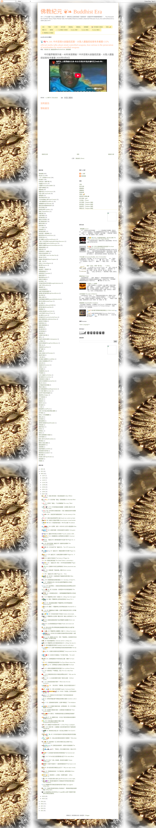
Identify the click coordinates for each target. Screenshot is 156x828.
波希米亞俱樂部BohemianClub (47, 381)
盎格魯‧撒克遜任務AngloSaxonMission (49, 293)
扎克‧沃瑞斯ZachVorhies (45, 375)
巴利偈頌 (41, 419)
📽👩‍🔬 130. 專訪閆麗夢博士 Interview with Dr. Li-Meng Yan (57, 640)
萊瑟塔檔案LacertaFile (44, 448)
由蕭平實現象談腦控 (44, 291)
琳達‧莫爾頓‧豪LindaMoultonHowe (47, 319)
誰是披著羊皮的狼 (43, 450)
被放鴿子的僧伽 (43, 321)
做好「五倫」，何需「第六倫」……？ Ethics (98, 265)
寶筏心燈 (41, 417)
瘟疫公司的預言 (43, 219)
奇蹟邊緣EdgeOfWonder (45, 203)
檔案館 (51, 30)
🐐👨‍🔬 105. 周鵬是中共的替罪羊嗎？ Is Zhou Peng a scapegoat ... (59, 724)
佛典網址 (71, 27)
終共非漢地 (42, 207)
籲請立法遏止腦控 (43, 443)
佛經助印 (41, 401)
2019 (42, 801)
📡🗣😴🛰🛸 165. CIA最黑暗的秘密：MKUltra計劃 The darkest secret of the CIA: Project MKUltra (101, 238)
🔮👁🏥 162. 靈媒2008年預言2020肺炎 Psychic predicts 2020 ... (58, 533)
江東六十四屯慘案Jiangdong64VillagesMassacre (51, 241)
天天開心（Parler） (84, 200)
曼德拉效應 (42, 223)
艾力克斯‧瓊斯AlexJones (45, 391)
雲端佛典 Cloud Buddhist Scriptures (88, 303)
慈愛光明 (41, 249)
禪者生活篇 (42, 387)
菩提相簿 (41, 229)
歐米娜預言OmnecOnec (45, 377)
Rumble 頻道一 (74, 30)
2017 (42, 806)
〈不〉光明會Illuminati (44, 177)
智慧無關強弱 (42, 271)
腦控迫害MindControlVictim (58, 49)
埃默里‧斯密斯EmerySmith (46, 311)
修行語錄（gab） (83, 198)
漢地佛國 (68, 49)
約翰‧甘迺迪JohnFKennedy (46, 353)
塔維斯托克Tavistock (44, 365)
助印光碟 (63, 27)
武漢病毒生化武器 (43, 379)
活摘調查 (41, 267)
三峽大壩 (41, 357)
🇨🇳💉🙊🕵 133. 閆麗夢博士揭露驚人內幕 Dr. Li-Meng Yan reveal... (59, 631)
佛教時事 (41, 189)
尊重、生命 (42, 261)
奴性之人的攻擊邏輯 (44, 415)
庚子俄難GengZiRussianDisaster (47, 239)
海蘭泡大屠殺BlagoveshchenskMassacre (49, 245)
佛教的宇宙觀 (42, 279)
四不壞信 (41, 413)
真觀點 (40, 351)
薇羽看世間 (42, 217)
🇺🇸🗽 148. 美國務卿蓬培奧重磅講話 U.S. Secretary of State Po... (59, 580)
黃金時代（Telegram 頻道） (86, 206)
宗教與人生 (42, 367)
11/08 (43, 484)
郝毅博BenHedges (43, 395)
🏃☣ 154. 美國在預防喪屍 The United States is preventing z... (58, 560)
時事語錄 (41, 425)
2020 (42, 473)
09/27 (43, 494)
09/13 (43, 798)
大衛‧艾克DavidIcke (44, 285)
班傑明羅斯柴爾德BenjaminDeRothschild (49, 299)
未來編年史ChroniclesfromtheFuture (48, 317)
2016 (42, 808)
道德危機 (41, 225)
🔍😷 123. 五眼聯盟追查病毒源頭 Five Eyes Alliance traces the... (59, 662)
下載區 (49, 27)
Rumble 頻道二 (85, 30)
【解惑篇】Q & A (83, 228)
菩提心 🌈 (108, 27)
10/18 (43, 487)
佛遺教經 (41, 309)
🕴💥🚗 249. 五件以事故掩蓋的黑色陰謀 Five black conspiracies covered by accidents (100, 247)
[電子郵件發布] (61, 97)
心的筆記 (41, 341)
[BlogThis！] (67, 98)
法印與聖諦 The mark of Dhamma (88, 294)
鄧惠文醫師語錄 (43, 325)
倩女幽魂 (41, 405)
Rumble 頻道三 (96, 30)
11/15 (43, 482)
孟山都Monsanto (43, 315)
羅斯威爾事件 (42, 444)
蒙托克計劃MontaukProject (46, 301)
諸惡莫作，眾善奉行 (44, 269)
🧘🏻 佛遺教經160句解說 (47, 33)
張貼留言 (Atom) (80, 158)
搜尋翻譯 (86, 27)
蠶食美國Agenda (43, 277)
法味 (43, 27)
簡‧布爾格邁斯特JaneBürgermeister (48, 389)
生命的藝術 (42, 436)
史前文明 (41, 363)
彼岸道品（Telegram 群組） (86, 204)
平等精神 (41, 373)
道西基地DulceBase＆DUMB (46, 305)
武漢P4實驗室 (42, 187)
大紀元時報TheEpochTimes (46, 313)
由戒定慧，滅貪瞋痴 (44, 233)
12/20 (43, 478)
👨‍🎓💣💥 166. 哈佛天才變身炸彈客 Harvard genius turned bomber (59, 520)
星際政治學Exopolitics (44, 209)
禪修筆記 (41, 441)
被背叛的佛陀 (42, 231)
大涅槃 (56, 27)
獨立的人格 (42, 383)
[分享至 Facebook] (70, 98)
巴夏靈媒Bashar (43, 371)
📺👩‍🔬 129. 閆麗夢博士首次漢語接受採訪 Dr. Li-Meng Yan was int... (59, 643)
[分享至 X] (68, 98)
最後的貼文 (42, 427)
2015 (42, 810)
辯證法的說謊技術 (43, 253)
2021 (42, 471)
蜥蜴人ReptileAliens (44, 211)
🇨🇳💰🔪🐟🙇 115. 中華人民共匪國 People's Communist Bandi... (59, 689)
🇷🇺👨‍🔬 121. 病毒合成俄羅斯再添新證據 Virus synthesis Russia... (58, 668)
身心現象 (41, 303)
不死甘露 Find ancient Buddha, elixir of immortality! (92, 257)
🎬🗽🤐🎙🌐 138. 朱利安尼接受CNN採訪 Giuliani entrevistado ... (58, 614)
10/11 (43, 489)
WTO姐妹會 (42, 397)
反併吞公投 (42, 237)
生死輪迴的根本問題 (44, 385)
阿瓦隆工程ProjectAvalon (45, 456)
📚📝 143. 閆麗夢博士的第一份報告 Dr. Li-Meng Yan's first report (59, 597)
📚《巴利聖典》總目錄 (97, 27)
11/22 (43, 480)
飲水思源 (41, 295)
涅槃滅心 (41, 431)
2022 (42, 469)
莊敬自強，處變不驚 (44, 181)
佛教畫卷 (41, 327)
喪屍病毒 (41, 333)
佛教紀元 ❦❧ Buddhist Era (71, 12)
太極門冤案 (42, 215)
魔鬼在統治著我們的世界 (45, 205)
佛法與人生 (47, 49)
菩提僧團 (41, 446)
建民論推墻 (42, 421)
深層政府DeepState (44, 347)
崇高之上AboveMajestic (45, 263)
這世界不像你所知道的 (44, 393)
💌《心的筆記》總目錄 (62, 30)
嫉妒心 (40, 337)
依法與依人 (42, 281)
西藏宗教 (41, 213)
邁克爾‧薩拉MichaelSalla (45, 307)
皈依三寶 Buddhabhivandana (46, 439)
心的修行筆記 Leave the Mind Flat (48, 255)
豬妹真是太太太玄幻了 (44, 452)
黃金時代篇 (42, 355)
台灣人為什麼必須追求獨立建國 (47, 411)
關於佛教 (41, 454)
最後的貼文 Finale (84, 276)
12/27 (43, 475)
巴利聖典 (41, 369)
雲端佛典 (41, 458)
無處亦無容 (42, 275)
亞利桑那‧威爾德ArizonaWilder (47, 359)
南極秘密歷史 (42, 247)
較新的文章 (45, 154)
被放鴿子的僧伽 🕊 (84, 196)
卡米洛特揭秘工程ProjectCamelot (47, 199)
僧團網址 (78, 27)
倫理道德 (41, 195)
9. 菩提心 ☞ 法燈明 (92, 283)
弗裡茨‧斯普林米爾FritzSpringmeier (48, 339)
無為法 (40, 432)
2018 (42, 803)
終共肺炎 (41, 179)
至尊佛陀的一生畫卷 (44, 251)
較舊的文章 (111, 154)
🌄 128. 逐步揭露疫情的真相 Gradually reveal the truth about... (58, 645)
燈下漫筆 (41, 349)
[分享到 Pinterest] (72, 98)
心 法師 (83, 173)
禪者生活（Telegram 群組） (86, 208)
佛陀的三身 (42, 403)
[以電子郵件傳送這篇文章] (65, 98)
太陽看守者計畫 (43, 335)
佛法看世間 (42, 329)
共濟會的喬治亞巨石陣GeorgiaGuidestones (50, 283)
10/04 (43, 491)
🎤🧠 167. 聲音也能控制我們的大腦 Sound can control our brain (58, 518)
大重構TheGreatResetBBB (46, 185)
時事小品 (41, 345)
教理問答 (41, 287)
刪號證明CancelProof (44, 409)
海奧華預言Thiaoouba (44, 273)
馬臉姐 (40, 460)
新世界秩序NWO (43, 197)
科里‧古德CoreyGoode (44, 193)
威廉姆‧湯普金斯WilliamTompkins (47, 259)
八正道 (40, 407)
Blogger (87, 815)
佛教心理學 (42, 297)
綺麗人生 (44, 30)
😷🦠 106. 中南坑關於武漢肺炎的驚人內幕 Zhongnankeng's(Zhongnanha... (53, 721)
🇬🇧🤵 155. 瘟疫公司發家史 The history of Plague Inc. (56, 558)
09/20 (43, 796)
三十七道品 (42, 227)
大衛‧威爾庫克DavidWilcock (46, 201)
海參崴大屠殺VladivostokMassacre (48, 243)
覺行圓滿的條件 (43, 221)
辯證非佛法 (42, 323)
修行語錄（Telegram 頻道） (86, 202)
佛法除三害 (42, 257)
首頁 (78, 154)
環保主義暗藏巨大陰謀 (44, 434)
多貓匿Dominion (43, 183)
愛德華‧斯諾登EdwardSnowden (47, 423)
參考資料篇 (42, 331)
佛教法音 (41, 399)
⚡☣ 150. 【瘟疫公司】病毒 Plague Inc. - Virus (54, 574)
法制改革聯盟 (42, 289)
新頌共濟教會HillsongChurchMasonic (48, 343)
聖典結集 (81, 192)
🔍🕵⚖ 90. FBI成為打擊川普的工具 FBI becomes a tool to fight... (59, 778)
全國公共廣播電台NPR (45, 361)
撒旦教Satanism (43, 265)
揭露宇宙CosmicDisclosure (46, 191)
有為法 (40, 429)
